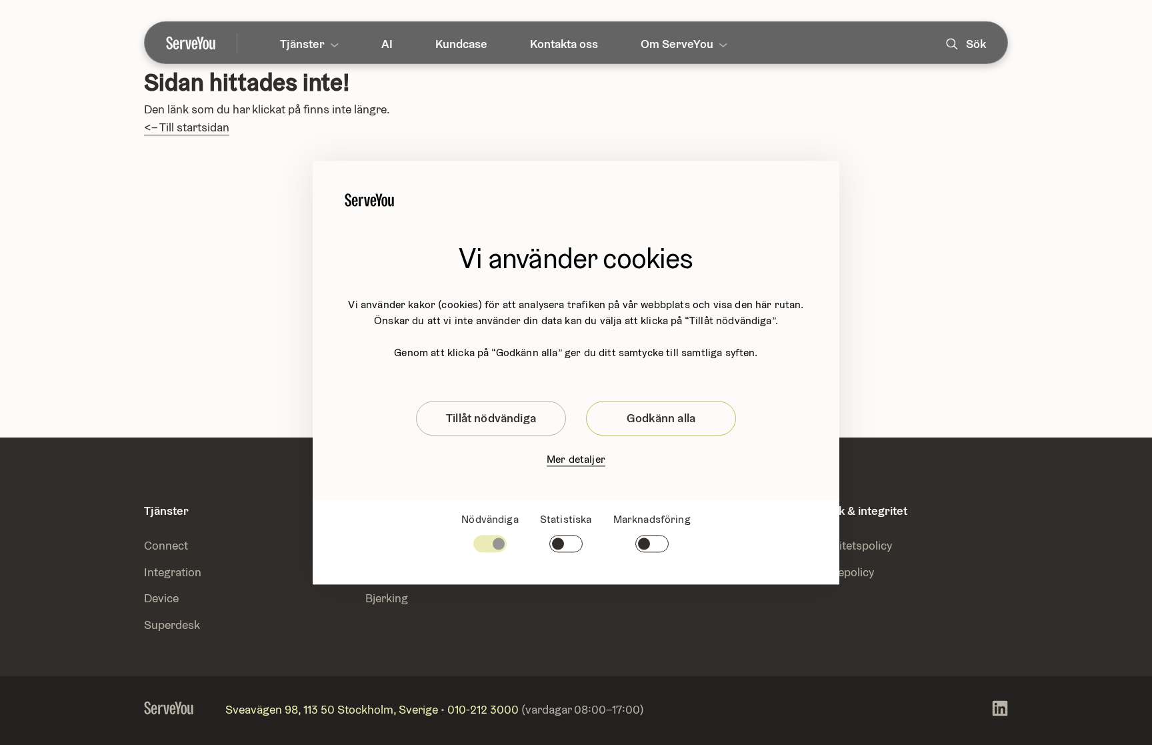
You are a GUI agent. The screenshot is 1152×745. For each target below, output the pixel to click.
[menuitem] (201, 43)
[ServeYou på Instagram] (1000, 710)
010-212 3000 (483, 709)
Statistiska (566, 519)
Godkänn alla (661, 418)
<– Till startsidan (186, 127)
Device (161, 598)
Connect (166, 545)
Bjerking (386, 598)
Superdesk (172, 624)
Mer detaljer (576, 459)
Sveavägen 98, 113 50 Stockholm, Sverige (331, 709)
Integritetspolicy (850, 545)
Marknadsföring (652, 519)
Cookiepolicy (841, 572)
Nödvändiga (490, 519)
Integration (174, 572)
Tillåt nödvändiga (491, 418)
